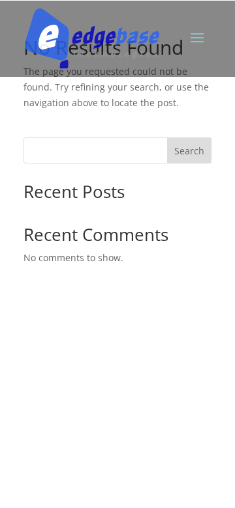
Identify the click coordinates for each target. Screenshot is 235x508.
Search (189, 151)
